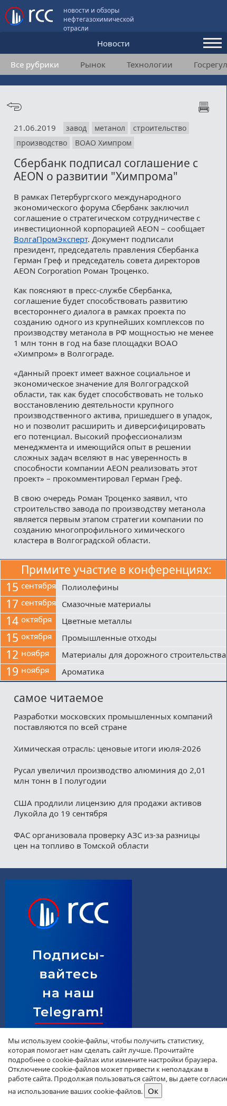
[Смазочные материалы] (141, 605)
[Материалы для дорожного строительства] (141, 655)
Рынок (93, 64)
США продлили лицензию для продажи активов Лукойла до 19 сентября (108, 808)
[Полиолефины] (141, 588)
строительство (159, 128)
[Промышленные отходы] (141, 639)
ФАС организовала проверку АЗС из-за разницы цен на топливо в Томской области (107, 840)
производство (41, 143)
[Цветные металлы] (141, 622)
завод (76, 128)
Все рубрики (35, 64)
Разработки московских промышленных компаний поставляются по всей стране (113, 721)
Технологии (150, 64)
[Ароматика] (141, 672)
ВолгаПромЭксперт (51, 239)
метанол (109, 128)
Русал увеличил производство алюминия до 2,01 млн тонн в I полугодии (110, 775)
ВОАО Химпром (103, 143)
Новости (113, 43)
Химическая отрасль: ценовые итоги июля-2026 (107, 748)
